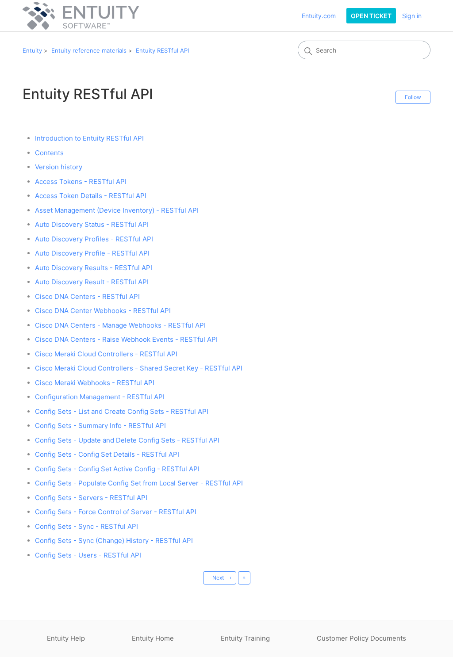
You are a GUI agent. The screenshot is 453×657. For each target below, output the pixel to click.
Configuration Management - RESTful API (100, 397)
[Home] (81, 16)
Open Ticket (371, 15)
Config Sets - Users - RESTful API (88, 555)
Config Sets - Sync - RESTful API (86, 526)
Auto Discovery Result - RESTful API (92, 282)
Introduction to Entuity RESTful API (89, 138)
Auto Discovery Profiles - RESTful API (94, 239)
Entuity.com (319, 15)
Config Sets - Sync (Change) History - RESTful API (114, 540)
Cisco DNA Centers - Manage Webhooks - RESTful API (120, 325)
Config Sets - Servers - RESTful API (91, 497)
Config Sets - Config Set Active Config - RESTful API (117, 469)
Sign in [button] (412, 15)
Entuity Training (245, 638)
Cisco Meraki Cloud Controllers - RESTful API (106, 354)
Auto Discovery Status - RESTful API (92, 224)
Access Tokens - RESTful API (81, 181)
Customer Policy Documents (361, 638)
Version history (58, 167)
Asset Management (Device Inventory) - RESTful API (117, 210)
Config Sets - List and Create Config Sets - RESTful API (121, 411)
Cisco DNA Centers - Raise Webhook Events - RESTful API (126, 339)
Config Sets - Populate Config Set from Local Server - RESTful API (139, 483)
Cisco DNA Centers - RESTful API (87, 296)
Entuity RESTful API (162, 50)
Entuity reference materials (89, 50)
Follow (413, 97)
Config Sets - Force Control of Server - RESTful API (115, 512)
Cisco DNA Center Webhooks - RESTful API (103, 310)
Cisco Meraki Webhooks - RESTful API (94, 382)
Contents (49, 153)
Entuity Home (153, 638)
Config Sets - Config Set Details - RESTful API (107, 454)
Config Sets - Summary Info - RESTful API (100, 425)
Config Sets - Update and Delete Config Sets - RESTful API (127, 440)
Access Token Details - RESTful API (90, 195)
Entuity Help (66, 638)
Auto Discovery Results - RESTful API (93, 268)
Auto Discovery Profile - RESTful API (92, 253)
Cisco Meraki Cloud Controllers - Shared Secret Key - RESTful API (138, 368)
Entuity (32, 50)
